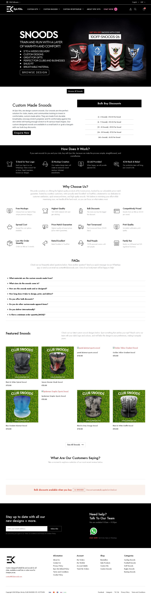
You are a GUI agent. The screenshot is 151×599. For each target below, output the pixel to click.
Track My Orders (83, 569)
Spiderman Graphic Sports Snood (54, 396)
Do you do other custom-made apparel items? (28, 304)
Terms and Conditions (61, 572)
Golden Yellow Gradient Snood (124, 352)
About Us (56, 560)
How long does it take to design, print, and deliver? (31, 294)
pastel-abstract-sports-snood (87, 352)
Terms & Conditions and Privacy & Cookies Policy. (40, 534)
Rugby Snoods (129, 569)
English (134, 2)
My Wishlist (81, 563)
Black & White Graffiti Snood (123, 425)
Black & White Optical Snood (16, 382)
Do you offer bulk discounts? (21, 299)
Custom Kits (32, 9)
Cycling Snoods (129, 560)
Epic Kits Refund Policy (61, 569)
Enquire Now (21, 133)
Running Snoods (129, 572)
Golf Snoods (128, 566)
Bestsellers (104, 560)
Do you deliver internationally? (22, 309)
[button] (13, 2)
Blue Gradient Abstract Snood (16, 425)
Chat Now (108, 9)
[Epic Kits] (14, 9)
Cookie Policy (58, 575)
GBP (141, 2)
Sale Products (105, 563)
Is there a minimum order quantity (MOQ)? (27, 314)
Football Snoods (130, 563)
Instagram (109, 592)
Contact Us (57, 563)
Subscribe (54, 529)
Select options (36, 349)
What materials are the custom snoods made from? (31, 278)
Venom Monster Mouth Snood (52, 382)
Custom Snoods (50, 9)
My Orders (81, 560)
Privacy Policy (58, 566)
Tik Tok (116, 592)
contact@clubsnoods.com (14, 577)
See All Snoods (73, 444)
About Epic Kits (93, 9)
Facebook (101, 592)
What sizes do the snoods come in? (24, 283)
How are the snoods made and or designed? (28, 288)
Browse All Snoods (75, 91)
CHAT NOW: (93, 538)
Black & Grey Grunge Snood (87, 425)
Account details (82, 566)
